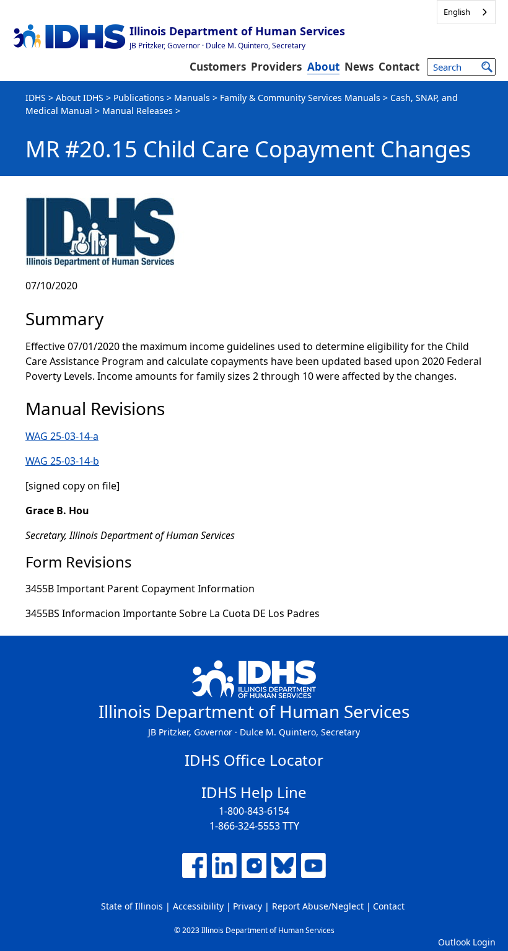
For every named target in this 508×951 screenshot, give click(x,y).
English (457, 11)
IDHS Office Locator (254, 760)
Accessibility (198, 906)
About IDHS (79, 97)
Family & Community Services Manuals (300, 97)
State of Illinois (132, 906)
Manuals (192, 97)
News (359, 66)
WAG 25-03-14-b (62, 461)
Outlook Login (467, 942)
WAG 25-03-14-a (62, 436)
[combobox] (466, 12)
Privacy (247, 906)
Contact (399, 66)
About (323, 66)
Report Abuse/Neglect (318, 906)
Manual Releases (137, 110)
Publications (138, 97)
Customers (218, 66)
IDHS (35, 97)
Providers (276, 66)
